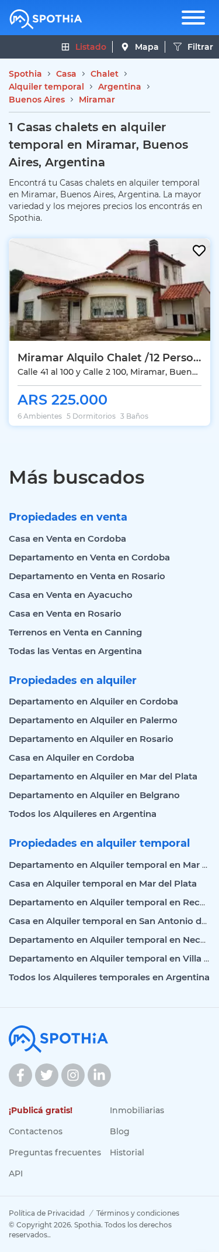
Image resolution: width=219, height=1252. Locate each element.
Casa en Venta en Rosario (65, 613)
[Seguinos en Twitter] (46, 1075)
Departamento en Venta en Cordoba (89, 557)
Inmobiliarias (137, 1110)
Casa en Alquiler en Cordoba (71, 757)
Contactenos (35, 1131)
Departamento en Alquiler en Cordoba (93, 701)
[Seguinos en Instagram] (73, 1075)
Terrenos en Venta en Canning (75, 632)
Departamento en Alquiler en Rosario (91, 738)
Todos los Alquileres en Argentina (83, 813)
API (16, 1173)
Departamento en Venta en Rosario (87, 575)
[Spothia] (45, 19)
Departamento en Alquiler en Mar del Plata (103, 776)
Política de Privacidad (47, 1213)
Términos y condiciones (137, 1213)
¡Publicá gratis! (40, 1110)
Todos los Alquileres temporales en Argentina (109, 977)
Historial (127, 1152)
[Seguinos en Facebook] (20, 1075)
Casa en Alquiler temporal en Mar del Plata (103, 883)
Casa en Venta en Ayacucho (71, 594)
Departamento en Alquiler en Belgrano (94, 795)
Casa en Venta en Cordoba (67, 538)
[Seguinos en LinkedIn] (99, 1075)
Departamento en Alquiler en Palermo (93, 720)
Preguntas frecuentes (55, 1152)
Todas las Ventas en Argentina (75, 650)
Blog (120, 1131)
